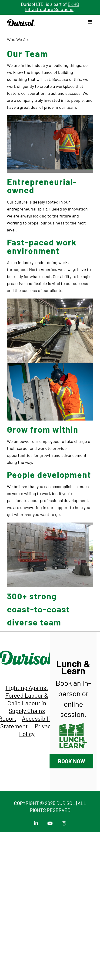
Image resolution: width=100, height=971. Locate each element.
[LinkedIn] (37, 822)
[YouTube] (50, 822)
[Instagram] (64, 822)
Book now (71, 761)
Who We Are (18, 39)
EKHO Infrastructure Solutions (52, 6)
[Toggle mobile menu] (90, 21)
